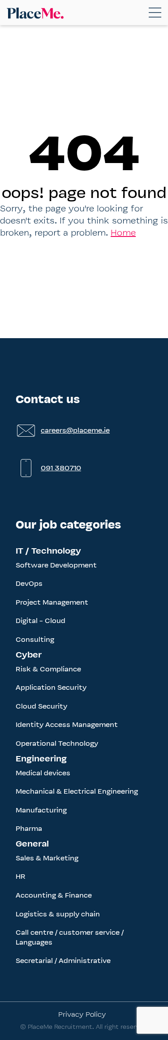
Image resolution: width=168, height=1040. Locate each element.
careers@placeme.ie (75, 430)
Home (123, 232)
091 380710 (61, 468)
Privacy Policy (82, 1014)
